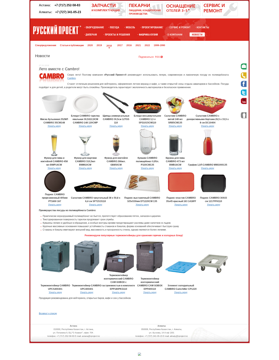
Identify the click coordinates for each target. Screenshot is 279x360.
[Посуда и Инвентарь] (114, 27)
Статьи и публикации (72, 45)
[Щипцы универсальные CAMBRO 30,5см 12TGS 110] (116, 113)
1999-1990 (159, 45)
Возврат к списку (48, 313)
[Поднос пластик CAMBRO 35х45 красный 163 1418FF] (181, 192)
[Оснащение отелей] (148, 34)
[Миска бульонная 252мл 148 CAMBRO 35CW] (54, 113)
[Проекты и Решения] (117, 34)
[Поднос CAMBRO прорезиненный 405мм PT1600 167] (55, 192)
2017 (120, 45)
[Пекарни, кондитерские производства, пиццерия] (145, 15)
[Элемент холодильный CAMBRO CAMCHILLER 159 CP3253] (181, 273)
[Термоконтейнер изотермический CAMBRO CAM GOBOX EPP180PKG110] (118, 273)
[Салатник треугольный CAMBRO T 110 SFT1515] (95, 192)
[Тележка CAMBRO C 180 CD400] (213, 273)
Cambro (71, 78)
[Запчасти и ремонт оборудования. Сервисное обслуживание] (108, 15)
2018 (109, 45)
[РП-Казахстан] (175, 34)
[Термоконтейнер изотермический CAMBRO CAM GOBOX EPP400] (150, 273)
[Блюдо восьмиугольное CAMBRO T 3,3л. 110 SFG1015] (147, 113)
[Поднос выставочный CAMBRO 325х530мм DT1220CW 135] (142, 192)
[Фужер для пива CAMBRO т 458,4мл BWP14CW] (54, 155)
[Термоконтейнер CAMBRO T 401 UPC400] (87, 273)
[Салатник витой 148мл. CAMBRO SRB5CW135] (175, 113)
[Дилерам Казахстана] (91, 34)
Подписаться (146, 56)
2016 (129, 45)
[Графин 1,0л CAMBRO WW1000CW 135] (207, 155)
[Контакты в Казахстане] (202, 27)
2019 (99, 45)
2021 (138, 45)
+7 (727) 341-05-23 (68, 12)
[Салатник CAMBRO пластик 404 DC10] (207, 113)
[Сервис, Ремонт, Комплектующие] (180, 27)
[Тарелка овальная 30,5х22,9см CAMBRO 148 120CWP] (85, 113)
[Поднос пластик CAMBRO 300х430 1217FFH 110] (213, 192)
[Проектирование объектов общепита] (152, 27)
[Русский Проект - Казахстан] (57, 29)
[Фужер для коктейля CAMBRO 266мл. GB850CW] (116, 155)
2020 (90, 45)
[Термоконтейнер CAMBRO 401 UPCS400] (55, 273)
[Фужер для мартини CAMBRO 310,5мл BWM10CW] (85, 155)
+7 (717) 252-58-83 (67, 5)
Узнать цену (54, 126)
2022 (147, 45)
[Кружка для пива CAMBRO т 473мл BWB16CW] (175, 155)
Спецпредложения (45, 45)
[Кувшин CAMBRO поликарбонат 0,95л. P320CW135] (147, 155)
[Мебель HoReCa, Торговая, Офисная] (130, 27)
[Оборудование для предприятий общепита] (95, 27)
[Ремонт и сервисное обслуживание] (220, 15)
